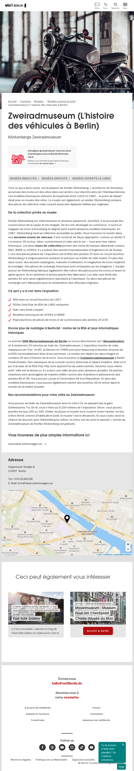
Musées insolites (23, 178)
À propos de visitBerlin (37, 707)
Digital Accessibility (83, 759)
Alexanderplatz (113, 341)
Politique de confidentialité (51, 759)
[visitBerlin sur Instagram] (72, 747)
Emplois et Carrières (37, 714)
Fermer (123, 744)
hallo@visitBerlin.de (67, 683)
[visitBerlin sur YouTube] (62, 747)
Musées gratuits (54, 178)
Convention (96, 714)
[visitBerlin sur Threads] (52, 747)
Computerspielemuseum (97, 358)
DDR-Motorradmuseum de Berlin (44, 341)
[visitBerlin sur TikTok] (81, 747)
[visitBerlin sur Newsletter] (91, 747)
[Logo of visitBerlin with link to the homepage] (15, 5)
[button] (105, 5)
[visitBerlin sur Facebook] (42, 747)
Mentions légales (21, 759)
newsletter (71, 697)
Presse (96, 707)
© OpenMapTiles (108, 554)
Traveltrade (37, 720)
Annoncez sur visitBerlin (96, 720)
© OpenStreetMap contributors (122, 554)
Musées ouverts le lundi (91, 178)
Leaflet (99, 554)
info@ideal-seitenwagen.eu (35, 483)
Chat (121, 766)
